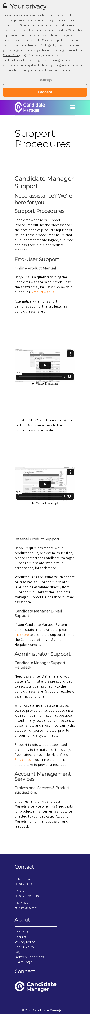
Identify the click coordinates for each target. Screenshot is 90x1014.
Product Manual (43, 292)
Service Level (24, 760)
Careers (20, 937)
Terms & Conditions (29, 957)
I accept (45, 92)
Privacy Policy (25, 942)
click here (22, 635)
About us (21, 932)
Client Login (23, 962)
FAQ (17, 952)
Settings (45, 80)
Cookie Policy (11, 55)
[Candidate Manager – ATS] (30, 113)
